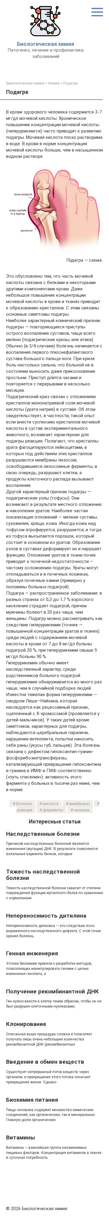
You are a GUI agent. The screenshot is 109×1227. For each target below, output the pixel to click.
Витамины (20, 1137)
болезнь (24, 803)
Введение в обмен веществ (45, 1061)
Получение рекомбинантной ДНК (52, 991)
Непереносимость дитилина (46, 915)
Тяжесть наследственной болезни (43, 874)
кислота (50, 803)
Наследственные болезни (43, 833)
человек (82, 809)
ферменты (53, 809)
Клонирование (26, 1024)
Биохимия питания (32, 1099)
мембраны (79, 803)
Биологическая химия (45, 44)
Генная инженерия (32, 953)
